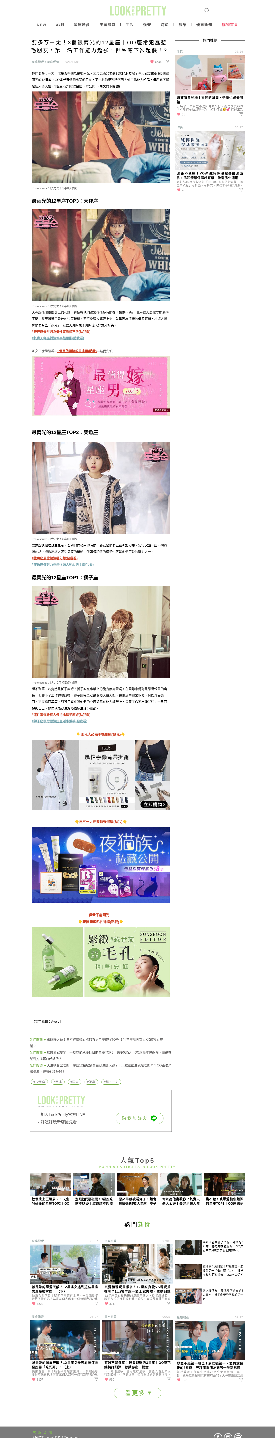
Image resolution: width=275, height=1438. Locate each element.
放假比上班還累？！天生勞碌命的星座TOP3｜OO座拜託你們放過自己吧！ (50, 1201)
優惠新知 (204, 25)
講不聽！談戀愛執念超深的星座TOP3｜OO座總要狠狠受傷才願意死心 (224, 1201)
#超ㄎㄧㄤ (111, 1082)
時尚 (165, 25)
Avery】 (57, 1021)
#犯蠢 (91, 1082)
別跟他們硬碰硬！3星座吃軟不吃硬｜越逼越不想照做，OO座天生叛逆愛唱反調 (94, 1201)
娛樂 (147, 25)
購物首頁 (230, 25)
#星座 (58, 1082)
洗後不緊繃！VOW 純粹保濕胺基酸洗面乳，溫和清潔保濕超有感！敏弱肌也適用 (210, 176)
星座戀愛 (82, 25)
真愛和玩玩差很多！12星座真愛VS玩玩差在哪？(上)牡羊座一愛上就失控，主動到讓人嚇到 (137, 1289)
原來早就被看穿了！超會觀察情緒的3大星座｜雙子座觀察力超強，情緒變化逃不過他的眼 (137, 1201)
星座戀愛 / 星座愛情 (45, 61)
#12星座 (39, 1082)
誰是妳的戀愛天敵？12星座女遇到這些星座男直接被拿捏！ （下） (65, 1289)
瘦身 (183, 25)
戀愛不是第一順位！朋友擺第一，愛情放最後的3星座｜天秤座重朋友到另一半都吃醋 (210, 1365)
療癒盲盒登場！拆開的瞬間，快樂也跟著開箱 (210, 100)
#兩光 (74, 1082)
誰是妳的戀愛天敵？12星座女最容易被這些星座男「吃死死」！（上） (65, 1365)
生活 (129, 25)
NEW (42, 25)
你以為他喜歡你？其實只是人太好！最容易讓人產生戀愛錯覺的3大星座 (181, 1201)
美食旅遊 (108, 25)
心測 (60, 25)
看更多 (136, 1393)
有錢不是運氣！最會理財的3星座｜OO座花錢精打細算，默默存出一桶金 (137, 1365)
